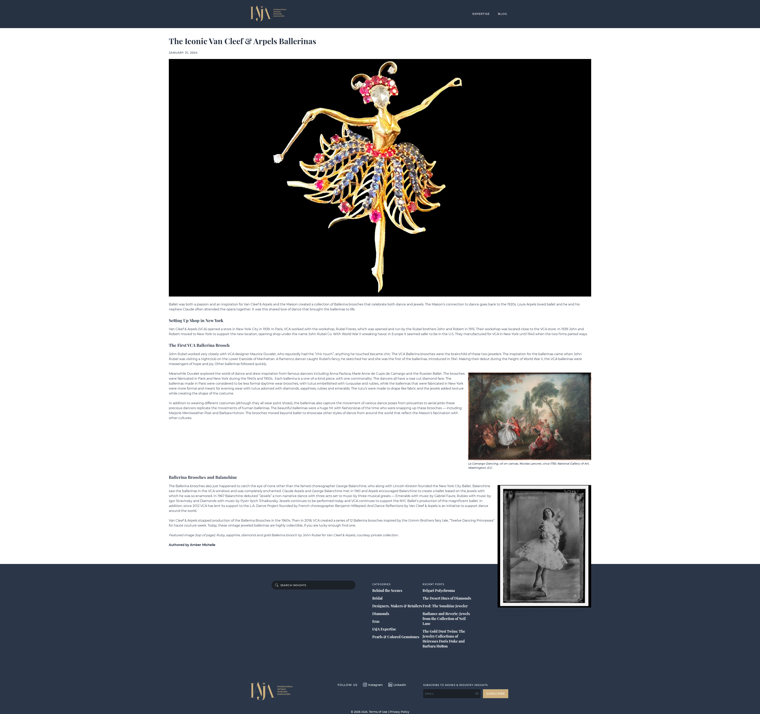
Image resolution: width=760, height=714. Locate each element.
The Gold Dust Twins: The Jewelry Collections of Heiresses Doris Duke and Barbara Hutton (444, 638)
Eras (375, 621)
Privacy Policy (399, 712)
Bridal (377, 598)
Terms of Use (378, 712)
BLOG (502, 14)
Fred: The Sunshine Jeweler (445, 606)
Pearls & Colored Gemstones (395, 636)
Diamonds (380, 613)
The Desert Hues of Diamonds (447, 598)
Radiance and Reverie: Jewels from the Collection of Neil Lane (446, 618)
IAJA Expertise (384, 629)
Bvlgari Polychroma (439, 590)
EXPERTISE (481, 14)
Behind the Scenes (387, 590)
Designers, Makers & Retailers (397, 606)
